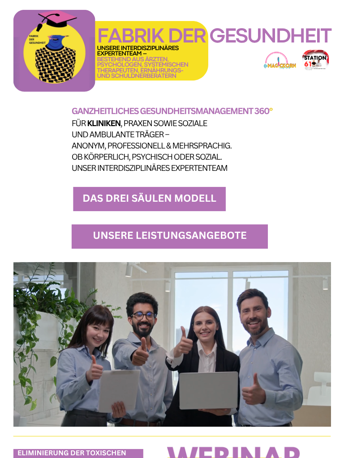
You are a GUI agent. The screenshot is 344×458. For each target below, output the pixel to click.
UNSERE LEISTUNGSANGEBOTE (169, 235)
